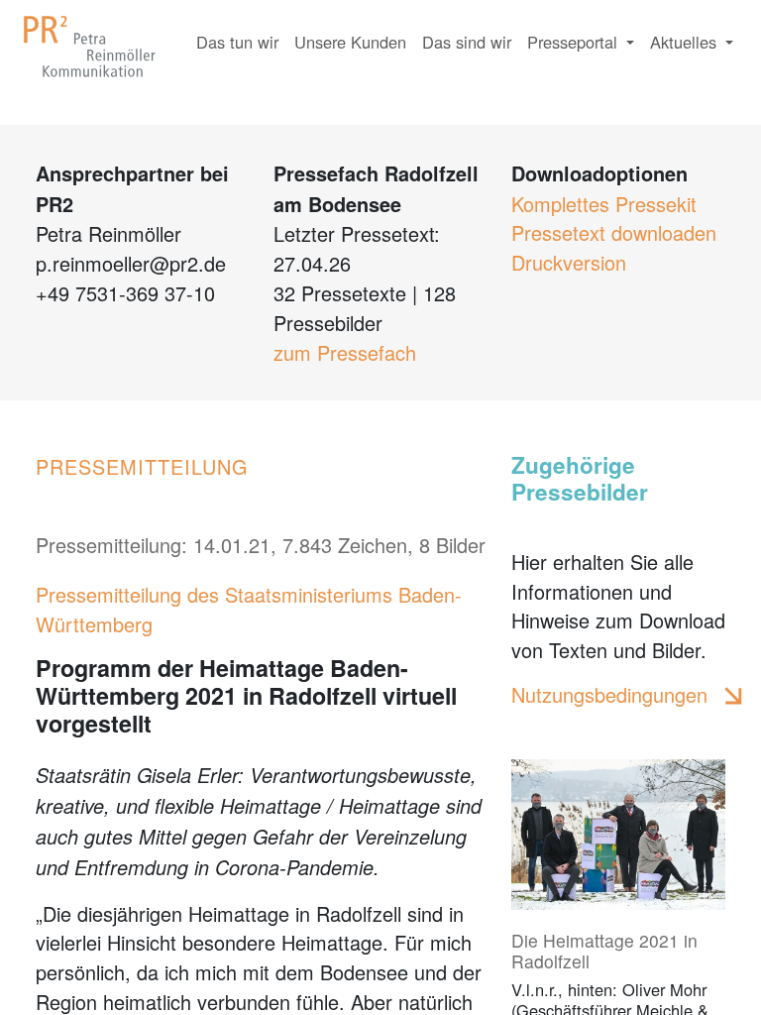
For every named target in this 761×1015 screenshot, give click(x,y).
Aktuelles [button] (685, 42)
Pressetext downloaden (613, 232)
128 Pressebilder (364, 308)
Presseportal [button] (574, 42)
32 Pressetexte (339, 293)
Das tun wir (237, 42)
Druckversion (568, 262)
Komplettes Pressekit (604, 203)
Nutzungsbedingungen (609, 694)
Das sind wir (466, 42)
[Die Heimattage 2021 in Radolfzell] (618, 834)
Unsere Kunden (350, 42)
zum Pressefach (344, 352)
